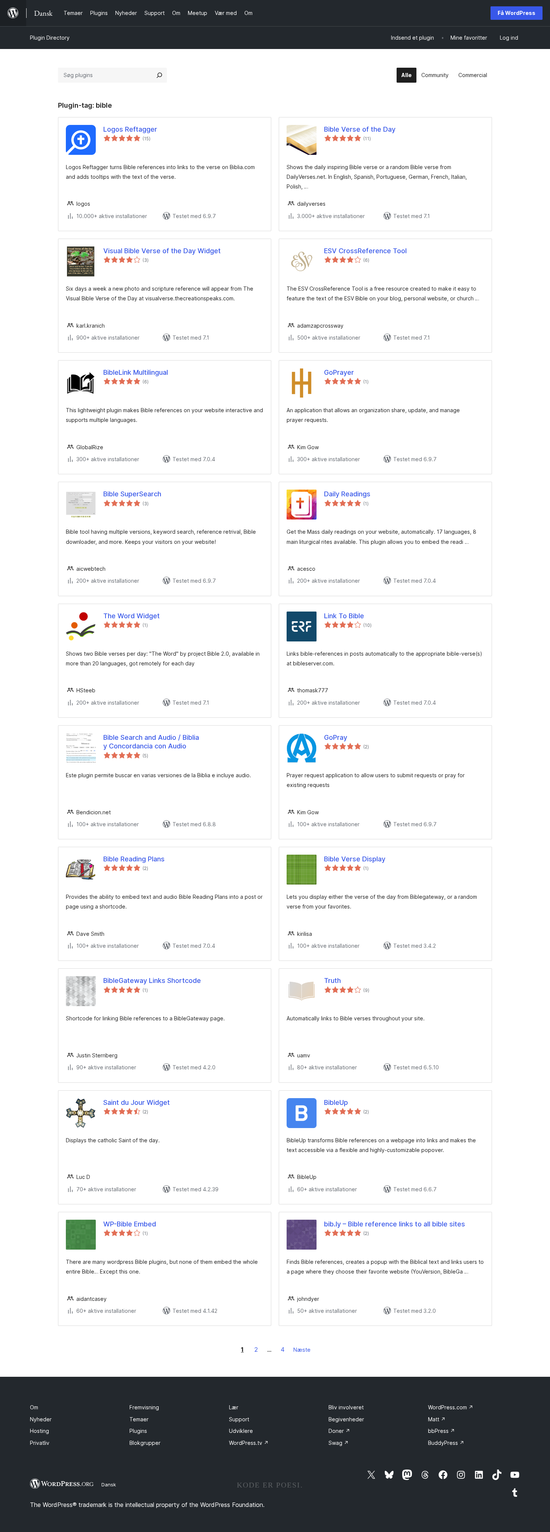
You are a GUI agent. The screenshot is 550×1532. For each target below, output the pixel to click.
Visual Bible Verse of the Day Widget (162, 251)
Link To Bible (344, 616)
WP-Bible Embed (129, 1224)
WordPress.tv (249, 1443)
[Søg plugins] (159, 75)
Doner (339, 1431)
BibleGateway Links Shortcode (152, 980)
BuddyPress (446, 1443)
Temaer (139, 1419)
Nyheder (41, 1419)
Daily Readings (347, 494)
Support (239, 1419)
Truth (332, 980)
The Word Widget (131, 616)
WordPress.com (450, 1407)
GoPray (335, 737)
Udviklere (241, 1431)
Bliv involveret (346, 1407)
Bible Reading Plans (134, 859)
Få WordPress (516, 13)
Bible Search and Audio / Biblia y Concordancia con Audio (151, 741)
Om (34, 1407)
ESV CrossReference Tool (365, 251)
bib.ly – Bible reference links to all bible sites (394, 1224)
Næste (302, 1349)
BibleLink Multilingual (135, 372)
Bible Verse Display (354, 859)
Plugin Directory (50, 37)
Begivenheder (346, 1419)
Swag (339, 1443)
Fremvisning (144, 1407)
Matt (437, 1419)
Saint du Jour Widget (136, 1102)
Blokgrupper (145, 1443)
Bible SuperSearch (132, 494)
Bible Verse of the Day (359, 129)
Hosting (39, 1431)
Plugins (138, 1431)
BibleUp (336, 1102)
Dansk (108, 1484)
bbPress (441, 1431)
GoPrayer (339, 372)
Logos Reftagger (130, 129)
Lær (233, 1407)
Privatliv (39, 1443)
